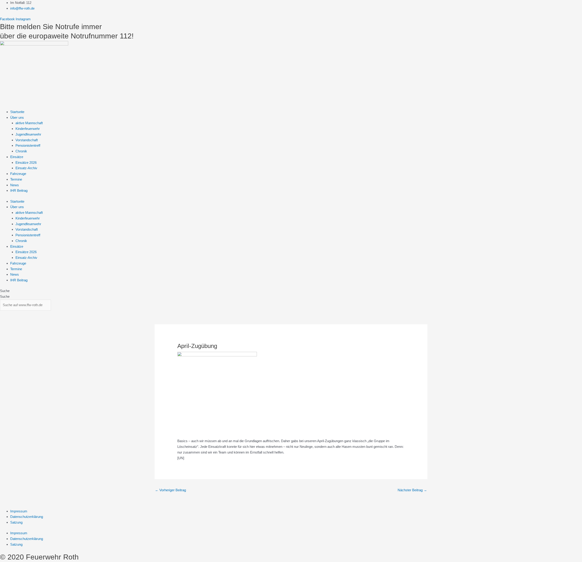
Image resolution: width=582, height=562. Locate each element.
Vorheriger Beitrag (170, 490)
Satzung (16, 522)
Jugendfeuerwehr (28, 134)
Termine (16, 179)
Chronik (21, 151)
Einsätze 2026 (26, 162)
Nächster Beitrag (412, 490)
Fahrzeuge (18, 174)
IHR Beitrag (19, 190)
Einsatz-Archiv (26, 168)
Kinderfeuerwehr (27, 129)
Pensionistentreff (27, 145)
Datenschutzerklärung (26, 517)
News (14, 185)
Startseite (17, 112)
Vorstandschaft (26, 140)
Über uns (17, 117)
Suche (5, 291)
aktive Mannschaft (29, 123)
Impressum (18, 511)
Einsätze (16, 157)
